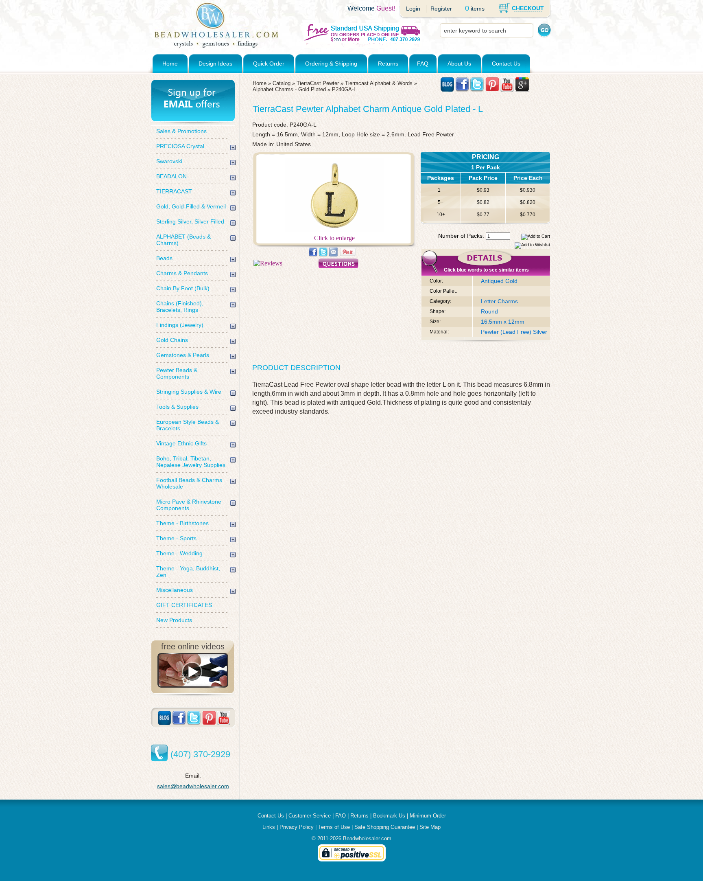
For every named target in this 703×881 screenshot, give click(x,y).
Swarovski (169, 161)
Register (441, 8)
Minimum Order (428, 816)
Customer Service (309, 816)
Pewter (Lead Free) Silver (514, 332)
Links (268, 827)
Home (170, 63)
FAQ (422, 63)
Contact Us (506, 63)
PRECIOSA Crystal (180, 146)
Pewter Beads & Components (176, 373)
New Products (174, 620)
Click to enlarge (334, 237)
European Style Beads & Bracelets (187, 425)
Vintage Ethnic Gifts (181, 443)
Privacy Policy (296, 827)
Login (413, 8)
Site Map (430, 827)
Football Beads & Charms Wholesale (189, 483)
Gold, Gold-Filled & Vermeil (191, 206)
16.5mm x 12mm (502, 321)
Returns (388, 63)
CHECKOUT (528, 8)
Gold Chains (172, 340)
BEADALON (171, 176)
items (478, 8)
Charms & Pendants (182, 273)
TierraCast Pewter (318, 83)
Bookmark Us (389, 816)
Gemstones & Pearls (182, 355)
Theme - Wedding (179, 553)
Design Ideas (215, 63)
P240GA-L (344, 89)
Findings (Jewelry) (179, 325)
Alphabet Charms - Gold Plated (289, 89)
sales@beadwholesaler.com (193, 786)
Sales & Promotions (181, 131)
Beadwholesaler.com (367, 838)
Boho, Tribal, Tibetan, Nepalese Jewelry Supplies (190, 461)
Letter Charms (499, 301)
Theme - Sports (176, 538)
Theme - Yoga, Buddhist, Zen (188, 571)
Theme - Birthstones (182, 523)
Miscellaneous (174, 590)
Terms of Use (334, 827)
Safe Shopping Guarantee (384, 827)
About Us (459, 63)
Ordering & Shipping (331, 63)
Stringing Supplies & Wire (188, 391)
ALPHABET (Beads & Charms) (183, 239)
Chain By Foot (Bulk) (183, 288)
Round (489, 311)
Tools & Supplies (177, 406)
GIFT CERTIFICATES (184, 605)
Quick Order (268, 63)
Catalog (281, 83)
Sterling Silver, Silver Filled (190, 221)
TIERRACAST (174, 191)
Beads (164, 258)
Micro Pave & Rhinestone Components (188, 504)
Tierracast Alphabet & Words (379, 83)
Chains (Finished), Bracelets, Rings (179, 306)
